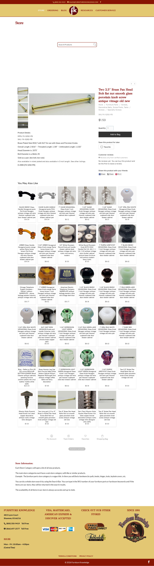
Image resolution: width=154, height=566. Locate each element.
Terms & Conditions (67, 556)
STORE (41, 11)
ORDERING (52, 11)
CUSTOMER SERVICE (106, 11)
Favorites (85, 439)
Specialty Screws (115, 110)
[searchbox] (77, 44)
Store (101, 105)
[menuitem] (131, 83)
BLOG (64, 11)
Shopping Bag (102, 439)
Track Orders (68, 439)
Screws (102, 110)
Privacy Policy (86, 556)
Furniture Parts (112, 105)
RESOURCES (87, 11)
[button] (106, 147)
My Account (51, 439)
